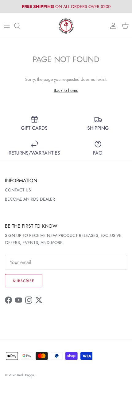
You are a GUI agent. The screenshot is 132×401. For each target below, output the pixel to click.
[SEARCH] (20, 26)
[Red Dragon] (66, 26)
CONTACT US (18, 190)
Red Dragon (25, 374)
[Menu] (7, 26)
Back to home (66, 90)
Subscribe (23, 281)
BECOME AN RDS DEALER (30, 199)
